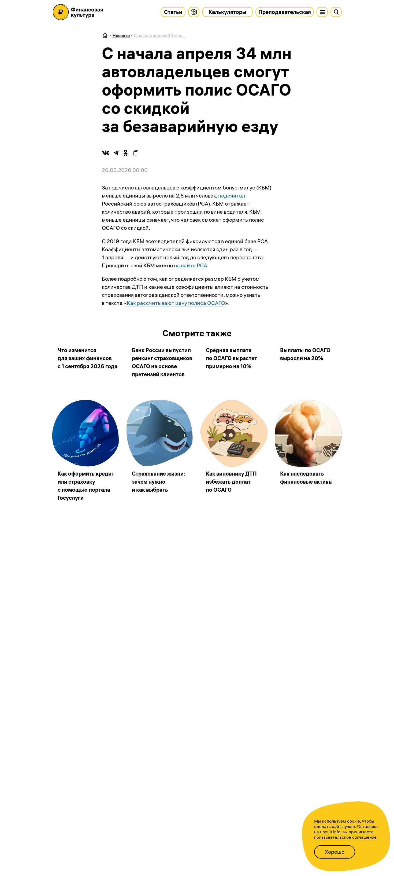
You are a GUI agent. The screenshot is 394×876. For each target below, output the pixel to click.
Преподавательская (284, 12)
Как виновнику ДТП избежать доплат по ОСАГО (231, 481)
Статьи (173, 12)
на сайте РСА (190, 265)
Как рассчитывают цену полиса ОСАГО (176, 303)
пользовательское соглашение (345, 837)
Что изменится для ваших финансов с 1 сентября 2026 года (87, 358)
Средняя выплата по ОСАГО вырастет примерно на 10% (231, 358)
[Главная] (105, 35)
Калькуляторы (227, 12)
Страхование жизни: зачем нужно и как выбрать (158, 481)
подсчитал (231, 195)
